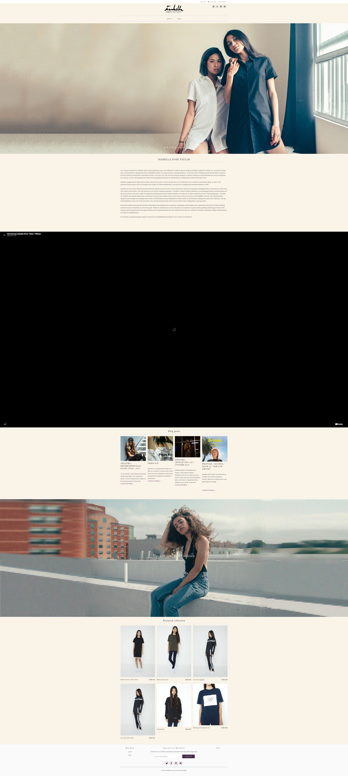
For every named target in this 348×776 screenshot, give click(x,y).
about (169, 19)
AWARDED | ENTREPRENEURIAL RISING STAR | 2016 (131, 466)
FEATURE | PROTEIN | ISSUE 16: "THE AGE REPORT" (213, 466)
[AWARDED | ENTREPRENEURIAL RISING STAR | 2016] (133, 448)
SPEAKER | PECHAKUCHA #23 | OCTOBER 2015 (184, 462)
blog (179, 19)
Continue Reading (127, 483)
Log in (202, 2)
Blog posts (174, 431)
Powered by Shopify (181, 770)
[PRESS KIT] (160, 448)
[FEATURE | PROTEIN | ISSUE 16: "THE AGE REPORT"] (214, 449)
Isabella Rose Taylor (171, 770)
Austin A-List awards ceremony (135, 474)
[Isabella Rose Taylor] (174, 9)
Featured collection (174, 621)
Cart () (212, 2)
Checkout (222, 2)
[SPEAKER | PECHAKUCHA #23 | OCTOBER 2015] (187, 446)
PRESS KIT (153, 463)
